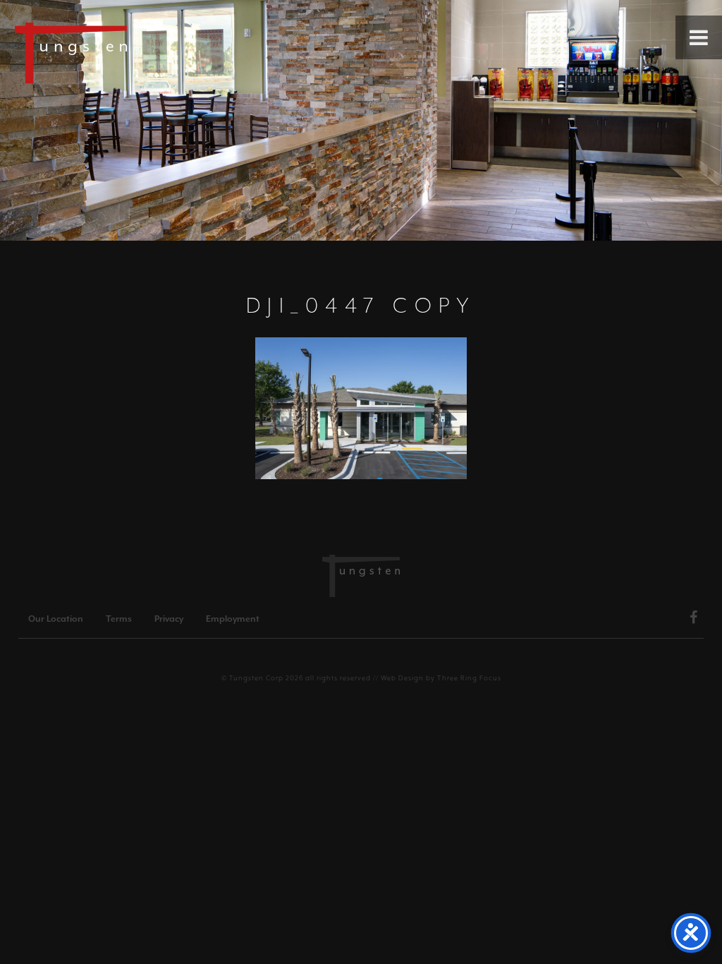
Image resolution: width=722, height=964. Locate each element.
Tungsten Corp (256, 678)
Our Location (55, 619)
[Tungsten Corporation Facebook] (694, 620)
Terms (119, 619)
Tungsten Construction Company (120, 52)
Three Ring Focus (469, 678)
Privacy (168, 619)
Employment (232, 619)
